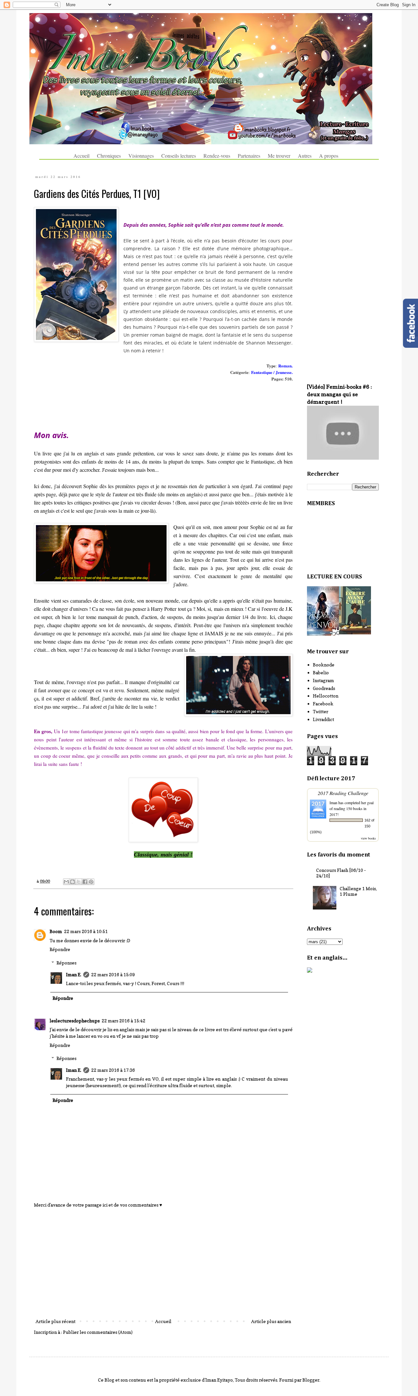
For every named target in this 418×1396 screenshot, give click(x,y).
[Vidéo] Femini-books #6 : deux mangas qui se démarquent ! (339, 394)
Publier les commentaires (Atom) (98, 1332)
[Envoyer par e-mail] (66, 881)
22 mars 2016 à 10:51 (86, 931)
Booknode (323, 664)
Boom (56, 931)
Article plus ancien (271, 1321)
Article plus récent (55, 1321)
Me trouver (279, 155)
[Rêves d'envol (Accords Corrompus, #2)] (323, 634)
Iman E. (73, 974)
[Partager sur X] (78, 881)
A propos (328, 155)
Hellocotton (325, 695)
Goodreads (324, 688)
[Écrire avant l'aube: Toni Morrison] (355, 632)
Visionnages (141, 155)
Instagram (323, 680)
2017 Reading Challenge (343, 792)
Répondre (60, 949)
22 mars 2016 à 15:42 (123, 1020)
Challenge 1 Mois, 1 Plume (358, 891)
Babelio (321, 672)
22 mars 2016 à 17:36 (113, 1070)
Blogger (310, 1380)
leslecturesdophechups (75, 1020)
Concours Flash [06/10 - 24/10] (341, 872)
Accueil (81, 155)
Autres (305, 155)
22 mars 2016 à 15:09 (113, 974)
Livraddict (323, 719)
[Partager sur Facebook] (85, 881)
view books (368, 838)
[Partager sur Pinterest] (91, 881)
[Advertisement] (163, 1263)
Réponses (66, 962)
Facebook (323, 703)
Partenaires (249, 155)
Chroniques (109, 155)
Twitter (320, 711)
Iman (333, 802)
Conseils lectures (178, 155)
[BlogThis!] (72, 881)
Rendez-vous (216, 155)
